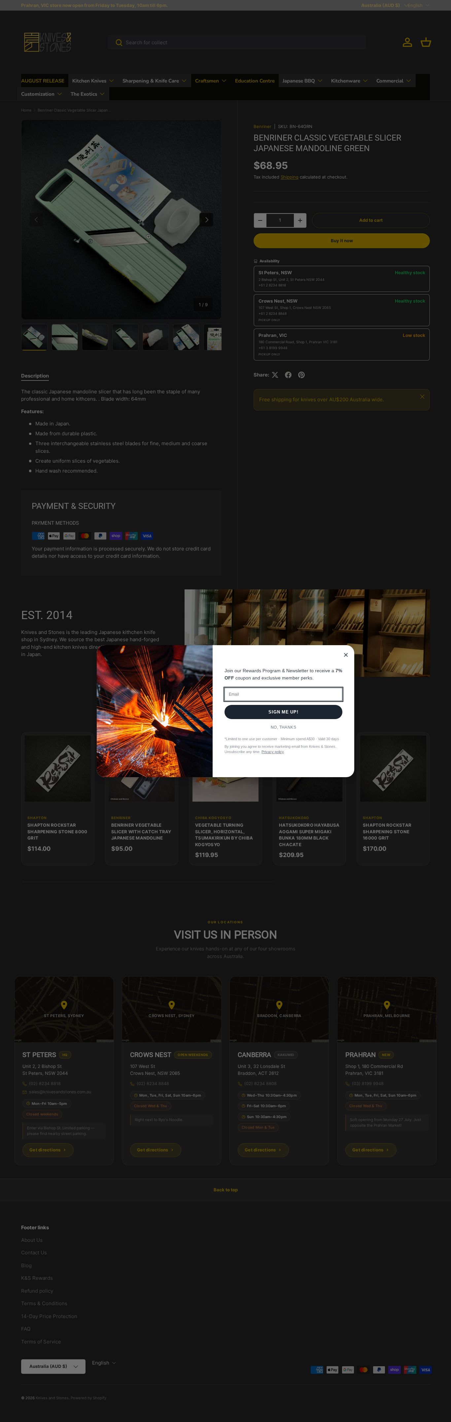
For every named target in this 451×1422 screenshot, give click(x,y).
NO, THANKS (283, 727)
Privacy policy (272, 752)
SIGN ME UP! (283, 712)
